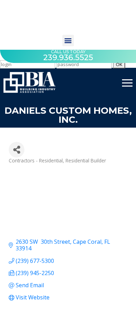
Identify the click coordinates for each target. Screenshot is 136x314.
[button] (68, 40)
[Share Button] (16, 150)
